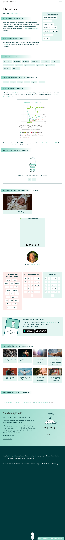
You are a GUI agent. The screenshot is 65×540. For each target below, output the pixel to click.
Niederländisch (9, 65)
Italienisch (46, 61)
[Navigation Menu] (60, 2)
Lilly (7, 287)
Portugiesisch (30, 65)
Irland (4, 430)
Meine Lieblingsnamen (56, 538)
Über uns (10, 459)
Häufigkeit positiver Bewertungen (21, 93)
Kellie (42, 82)
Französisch (36, 61)
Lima (20, 82)
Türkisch (16, 68)
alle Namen (18, 422)
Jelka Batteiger (35, 264)
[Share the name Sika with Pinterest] (35, 245)
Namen (46, 31)
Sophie (15, 280)
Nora (16, 300)
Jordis (34, 82)
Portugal (23, 430)
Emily (7, 294)
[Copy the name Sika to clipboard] (38, 245)
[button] (22, 231)
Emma (17, 283)
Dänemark (14, 428)
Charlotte (35, 28)
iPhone (29, 417)
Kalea (6, 82)
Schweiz (5, 145)
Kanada (9, 430)
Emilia (8, 280)
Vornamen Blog (7, 439)
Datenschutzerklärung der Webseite (47, 456)
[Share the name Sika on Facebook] (27, 245)
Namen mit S (54, 31)
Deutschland (46, 143)
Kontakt (5, 456)
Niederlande (16, 430)
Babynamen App (48, 322)
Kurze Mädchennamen (50, 17)
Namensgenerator (8, 435)
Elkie (27, 82)
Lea (7, 300)
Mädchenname (15, 13)
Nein (34, 179)
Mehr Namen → (11, 307)
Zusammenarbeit (19, 459)
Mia (12, 283)
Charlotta (26, 28)
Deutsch (17, 61)
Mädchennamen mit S (50, 27)
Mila (16, 287)
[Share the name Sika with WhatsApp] (32, 245)
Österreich (54, 143)
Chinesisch (8, 61)
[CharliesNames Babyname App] (10, 1)
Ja (29, 179)
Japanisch (56, 61)
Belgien (24, 426)
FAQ (4, 459)
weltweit (13, 145)
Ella (12, 294)
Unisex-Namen (7, 422)
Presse (11, 456)
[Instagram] (54, 427)
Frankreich (21, 428)
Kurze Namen (48, 21)
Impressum (30, 459)
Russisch (40, 65)
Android (21, 417)
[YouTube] (51, 427)
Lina (16, 294)
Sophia (6, 283)
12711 (47, 38)
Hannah (9, 290)
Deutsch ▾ (50, 434)
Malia (7, 297)
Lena (11, 300)
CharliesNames (7, 402)
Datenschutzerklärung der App (25, 456)
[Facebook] (48, 427)
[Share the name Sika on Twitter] (30, 245)
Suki (14, 82)
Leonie (14, 304)
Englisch (26, 61)
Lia (11, 287)
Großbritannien (31, 428)
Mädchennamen (48, 24)
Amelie (15, 290)
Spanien (5, 432)
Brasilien (29, 426)
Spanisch (7, 68)
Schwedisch (50, 65)
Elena (8, 304)
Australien (17, 426)
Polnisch (19, 65)
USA (9, 432)
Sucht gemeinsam (43, 538)
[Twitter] (45, 427)
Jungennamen (29, 421)
